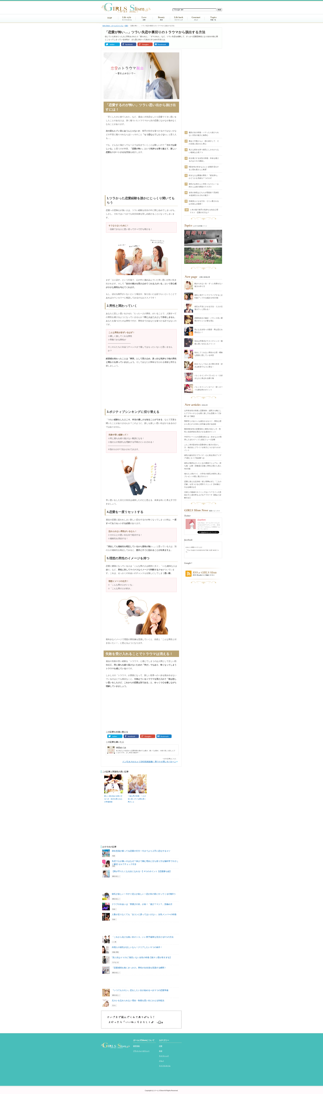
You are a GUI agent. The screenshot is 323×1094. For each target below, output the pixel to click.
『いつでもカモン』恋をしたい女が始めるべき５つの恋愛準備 (140, 990)
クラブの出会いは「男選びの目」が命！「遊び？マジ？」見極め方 (142, 904)
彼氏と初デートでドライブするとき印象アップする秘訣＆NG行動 (208, 296)
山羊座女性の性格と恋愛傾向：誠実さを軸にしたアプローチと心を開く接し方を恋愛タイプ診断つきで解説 (202, 413)
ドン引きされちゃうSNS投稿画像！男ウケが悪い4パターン (149, 762)
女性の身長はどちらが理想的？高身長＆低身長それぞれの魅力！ (204, 194)
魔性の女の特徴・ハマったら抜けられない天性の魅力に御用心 (204, 133)
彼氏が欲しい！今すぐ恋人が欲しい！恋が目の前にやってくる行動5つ (144, 894)
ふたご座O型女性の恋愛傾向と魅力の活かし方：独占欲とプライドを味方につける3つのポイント (202, 447)
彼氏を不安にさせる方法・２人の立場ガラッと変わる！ (208, 308)
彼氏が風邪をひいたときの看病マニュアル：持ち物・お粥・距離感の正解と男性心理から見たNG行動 (202, 466)
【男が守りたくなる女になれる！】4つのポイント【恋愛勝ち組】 (141, 871)
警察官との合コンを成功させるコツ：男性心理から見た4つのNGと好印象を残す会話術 (202, 422)
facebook (129, 44)
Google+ (145, 44)
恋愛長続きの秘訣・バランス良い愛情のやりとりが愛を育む (208, 319)
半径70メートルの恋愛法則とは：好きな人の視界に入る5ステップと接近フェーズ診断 (203, 438)
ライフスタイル (127, 20)
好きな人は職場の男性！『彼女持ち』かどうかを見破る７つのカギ (204, 176)
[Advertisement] (141, 175)
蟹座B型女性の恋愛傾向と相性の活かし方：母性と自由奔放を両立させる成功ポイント (202, 430)
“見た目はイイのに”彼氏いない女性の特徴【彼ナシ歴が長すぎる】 (142, 957)
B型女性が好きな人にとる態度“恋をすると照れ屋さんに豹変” (204, 168)
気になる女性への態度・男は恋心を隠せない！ (208, 330)
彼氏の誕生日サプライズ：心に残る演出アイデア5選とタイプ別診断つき (202, 456)
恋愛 (144, 20)
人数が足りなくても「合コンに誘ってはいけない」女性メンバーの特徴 (144, 914)
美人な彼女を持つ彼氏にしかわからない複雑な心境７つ (204, 151)
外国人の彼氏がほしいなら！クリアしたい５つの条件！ (137, 947)
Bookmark (162, 44)
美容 (161, 20)
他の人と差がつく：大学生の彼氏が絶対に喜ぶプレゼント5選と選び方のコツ (202, 475)
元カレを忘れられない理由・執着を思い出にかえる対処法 (138, 1000)
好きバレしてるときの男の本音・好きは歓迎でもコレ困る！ (208, 365)
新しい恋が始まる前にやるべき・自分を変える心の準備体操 (113, 799)
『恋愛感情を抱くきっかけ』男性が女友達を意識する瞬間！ (139, 968)
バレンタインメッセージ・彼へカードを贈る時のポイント (208, 388)
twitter (112, 44)
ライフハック (178, 20)
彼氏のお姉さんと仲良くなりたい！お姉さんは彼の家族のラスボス (204, 185)
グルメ (196, 20)
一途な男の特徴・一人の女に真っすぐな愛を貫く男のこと (137, 799)
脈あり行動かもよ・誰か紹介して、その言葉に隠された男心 (204, 142)
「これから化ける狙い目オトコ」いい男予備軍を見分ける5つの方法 (142, 937)
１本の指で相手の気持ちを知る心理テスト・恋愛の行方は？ (204, 211)
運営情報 (136, 1046)
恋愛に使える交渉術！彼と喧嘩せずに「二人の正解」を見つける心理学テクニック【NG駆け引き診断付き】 (202, 484)
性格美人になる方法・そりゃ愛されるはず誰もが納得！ (204, 202)
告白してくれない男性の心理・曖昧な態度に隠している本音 (208, 353)
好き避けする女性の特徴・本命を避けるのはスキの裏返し (204, 159)
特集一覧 (213, 20)
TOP (109, 18)
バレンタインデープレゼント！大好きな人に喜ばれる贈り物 (208, 376)
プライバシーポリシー (141, 1051)
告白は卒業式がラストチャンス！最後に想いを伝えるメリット (208, 342)
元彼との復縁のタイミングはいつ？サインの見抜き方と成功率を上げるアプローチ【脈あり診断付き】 (202, 495)
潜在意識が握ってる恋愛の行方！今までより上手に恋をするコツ (141, 851)
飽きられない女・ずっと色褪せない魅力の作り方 (208, 285)
